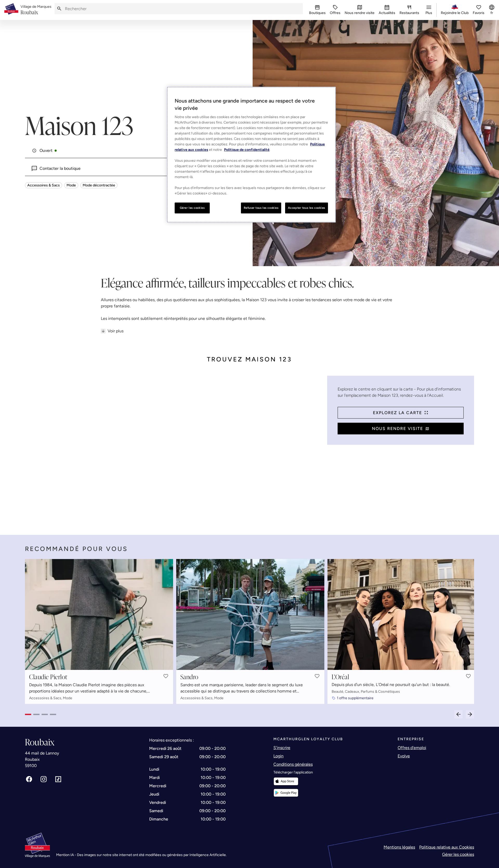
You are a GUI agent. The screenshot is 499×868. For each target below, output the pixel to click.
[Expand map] (174, 450)
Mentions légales (399, 847)
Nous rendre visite (397, 428)
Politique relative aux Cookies (446, 847)
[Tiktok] (58, 779)
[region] (251, 155)
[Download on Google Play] (285, 793)
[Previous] (458, 714)
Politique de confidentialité (247, 149)
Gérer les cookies (458, 854)
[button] (166, 676)
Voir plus (115, 330)
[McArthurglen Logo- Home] (11, 10)
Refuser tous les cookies (261, 208)
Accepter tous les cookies (306, 208)
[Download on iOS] (285, 781)
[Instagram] (44, 779)
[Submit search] (59, 8)
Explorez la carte (397, 412)
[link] (36, 10)
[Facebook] (29, 779)
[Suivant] (470, 714)
